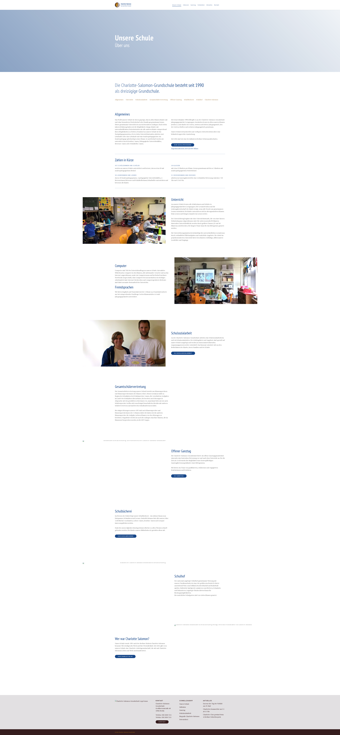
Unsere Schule (184, 704)
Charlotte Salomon (211, 100)
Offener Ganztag (176, 100)
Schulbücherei (189, 100)
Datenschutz (183, 719)
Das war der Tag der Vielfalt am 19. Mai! (212, 705)
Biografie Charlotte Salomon (189, 716)
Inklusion (182, 707)
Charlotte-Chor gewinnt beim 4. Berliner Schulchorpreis (213, 716)
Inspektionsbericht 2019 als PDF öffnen (184, 149)
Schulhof (199, 100)
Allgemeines (119, 100)
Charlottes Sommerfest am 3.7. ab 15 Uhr (213, 710)
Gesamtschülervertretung (159, 100)
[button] (182, 144)
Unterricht (129, 100)
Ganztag (182, 710)
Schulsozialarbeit (141, 100)
